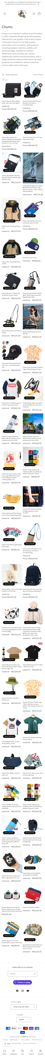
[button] (4, 13)
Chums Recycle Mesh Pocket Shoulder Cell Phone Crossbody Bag (32, 103)
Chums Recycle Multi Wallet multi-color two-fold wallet (11, 102)
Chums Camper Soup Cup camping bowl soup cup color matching (11, 806)
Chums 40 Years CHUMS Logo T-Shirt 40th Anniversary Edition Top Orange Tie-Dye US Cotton (33, 705)
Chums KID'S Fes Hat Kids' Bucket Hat (10, 699)
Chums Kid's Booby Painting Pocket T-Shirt (32, 738)
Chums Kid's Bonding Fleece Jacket (11, 263)
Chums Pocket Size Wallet (31, 907)
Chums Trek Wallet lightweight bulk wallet (12, 545)
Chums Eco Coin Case (30, 257)
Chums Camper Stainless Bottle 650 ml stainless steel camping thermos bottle (11, 438)
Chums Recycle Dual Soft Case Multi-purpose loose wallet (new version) (32, 946)
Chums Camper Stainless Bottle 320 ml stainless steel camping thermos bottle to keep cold (11, 840)
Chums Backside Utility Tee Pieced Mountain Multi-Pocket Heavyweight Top (12, 666)
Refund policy (14, 1040)
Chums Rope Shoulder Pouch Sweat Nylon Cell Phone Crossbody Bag (32, 550)
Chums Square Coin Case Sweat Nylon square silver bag (12, 941)
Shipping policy (16, 1043)
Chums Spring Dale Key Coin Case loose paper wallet (32, 222)
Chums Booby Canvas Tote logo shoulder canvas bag (12, 590)
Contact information (29, 1043)
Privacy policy (25, 1040)
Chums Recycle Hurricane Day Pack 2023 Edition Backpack (32, 590)
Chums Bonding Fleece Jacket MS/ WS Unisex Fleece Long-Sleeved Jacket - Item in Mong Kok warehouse (33, 188)
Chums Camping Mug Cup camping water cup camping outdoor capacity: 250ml (32, 471)
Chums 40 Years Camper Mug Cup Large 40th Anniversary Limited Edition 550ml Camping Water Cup (11, 476)
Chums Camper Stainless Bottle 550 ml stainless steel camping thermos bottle (32, 438)
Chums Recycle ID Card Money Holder (11, 331)
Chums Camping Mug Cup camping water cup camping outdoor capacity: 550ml (32, 806)
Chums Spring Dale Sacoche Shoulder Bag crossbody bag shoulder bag (11, 177)
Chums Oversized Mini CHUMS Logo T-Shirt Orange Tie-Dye (33, 368)
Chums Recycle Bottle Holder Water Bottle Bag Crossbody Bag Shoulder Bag (32, 295)
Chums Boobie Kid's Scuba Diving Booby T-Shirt (10, 742)
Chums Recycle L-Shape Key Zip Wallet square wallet (11, 294)
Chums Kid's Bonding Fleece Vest (11, 227)
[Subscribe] (34, 974)
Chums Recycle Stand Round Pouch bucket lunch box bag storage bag (32, 839)
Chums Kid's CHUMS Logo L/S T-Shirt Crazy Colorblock (11, 404)
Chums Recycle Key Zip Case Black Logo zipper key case (11, 877)
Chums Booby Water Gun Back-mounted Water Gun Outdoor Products (33, 405)
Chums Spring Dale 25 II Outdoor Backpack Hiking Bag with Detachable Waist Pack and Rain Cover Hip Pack (11, 140)
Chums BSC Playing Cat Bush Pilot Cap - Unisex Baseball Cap (11, 365)
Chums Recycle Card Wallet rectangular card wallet (32, 874)
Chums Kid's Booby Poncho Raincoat (11, 774)
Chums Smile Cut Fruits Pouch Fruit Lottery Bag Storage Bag (11, 514)
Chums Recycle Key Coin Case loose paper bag (32, 138)
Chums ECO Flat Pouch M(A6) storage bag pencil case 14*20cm (32, 511)
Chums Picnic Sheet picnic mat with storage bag (33, 774)
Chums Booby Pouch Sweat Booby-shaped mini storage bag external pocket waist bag (12, 909)
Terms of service (37, 1040)
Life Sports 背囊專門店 (21, 1037)
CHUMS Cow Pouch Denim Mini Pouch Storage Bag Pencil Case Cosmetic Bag (12, 629)
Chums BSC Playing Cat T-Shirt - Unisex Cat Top (33, 666)
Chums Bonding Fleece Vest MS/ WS (32, 333)
